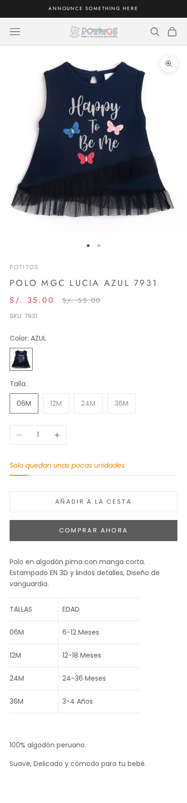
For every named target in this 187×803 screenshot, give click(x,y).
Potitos (24, 267)
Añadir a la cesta (93, 501)
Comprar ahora (93, 530)
